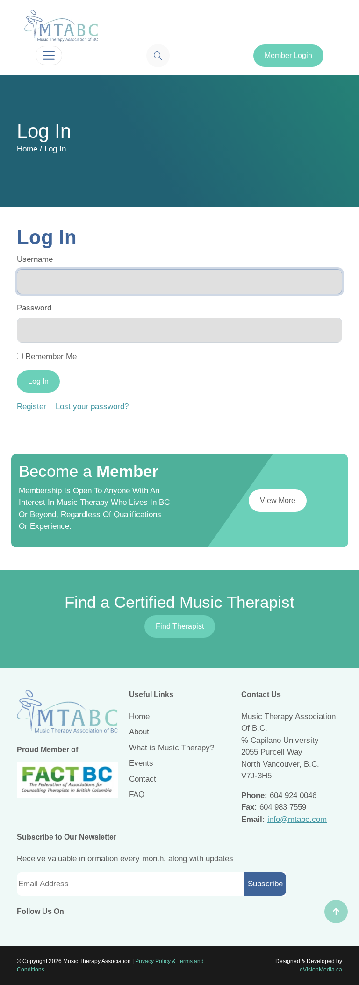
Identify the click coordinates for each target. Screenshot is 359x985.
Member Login (288, 55)
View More (277, 500)
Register (31, 406)
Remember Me (51, 356)
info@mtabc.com (297, 819)
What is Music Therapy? (171, 747)
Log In (38, 381)
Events (141, 763)
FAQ (136, 794)
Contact (142, 779)
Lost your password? (92, 406)
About (139, 731)
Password (34, 307)
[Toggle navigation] (49, 55)
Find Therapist (180, 626)
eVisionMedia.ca (321, 969)
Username (35, 259)
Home (27, 148)
